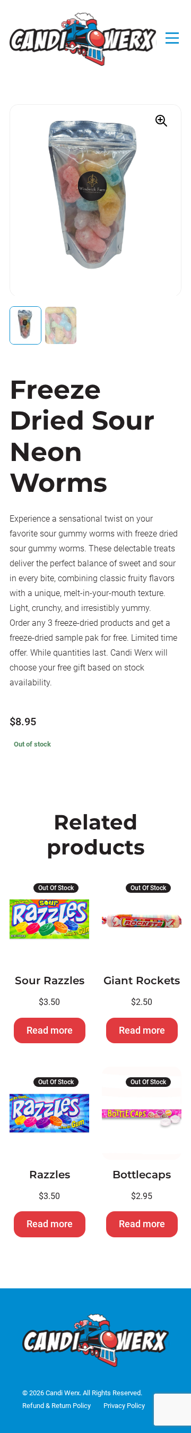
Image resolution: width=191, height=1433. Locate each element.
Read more (50, 1030)
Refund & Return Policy (56, 1406)
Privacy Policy (124, 1406)
